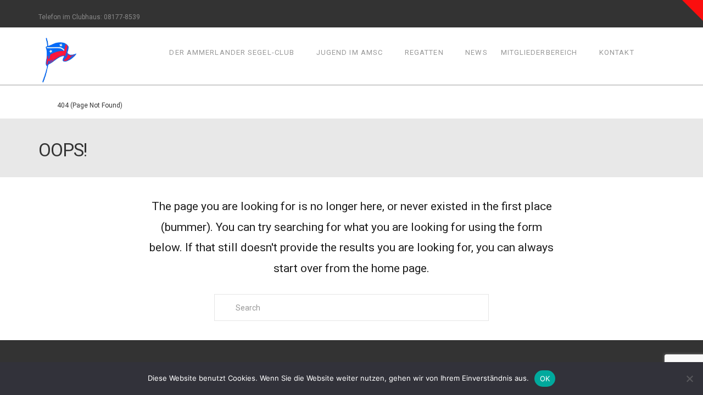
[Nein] (689, 378)
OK (545, 378)
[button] (692, 10)
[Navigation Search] (653, 55)
